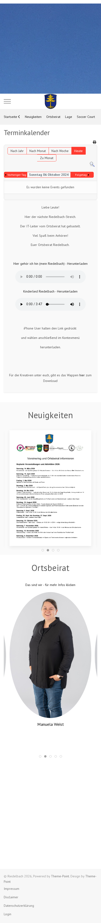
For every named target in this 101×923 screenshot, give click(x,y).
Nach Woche (60, 151)
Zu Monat (46, 158)
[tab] (43, 550)
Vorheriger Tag (17, 175)
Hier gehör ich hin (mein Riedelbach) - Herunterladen (50, 263)
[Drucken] (94, 142)
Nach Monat (37, 151)
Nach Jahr (17, 151)
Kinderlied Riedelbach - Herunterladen (50, 291)
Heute (78, 151)
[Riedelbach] (50, 101)
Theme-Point (60, 876)
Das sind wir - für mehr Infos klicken (50, 585)
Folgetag (81, 175)
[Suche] (92, 164)
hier (82, 375)
